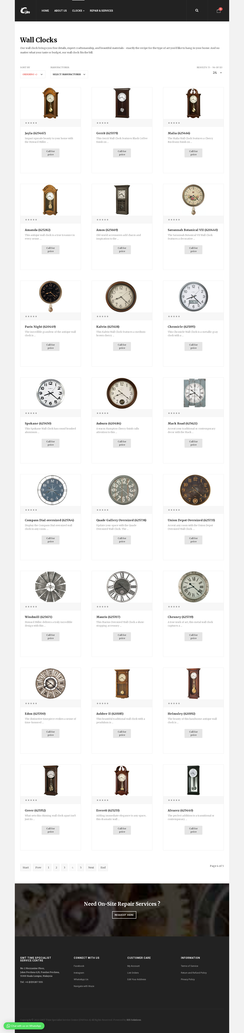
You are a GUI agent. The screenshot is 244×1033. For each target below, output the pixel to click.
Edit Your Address (136, 979)
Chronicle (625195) (181, 326)
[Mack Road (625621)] (193, 393)
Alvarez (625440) (180, 810)
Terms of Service (189, 966)
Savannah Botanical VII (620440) (193, 230)
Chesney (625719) (180, 617)
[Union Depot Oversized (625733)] (193, 489)
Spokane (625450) (38, 423)
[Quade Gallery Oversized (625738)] (122, 489)
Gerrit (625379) (107, 133)
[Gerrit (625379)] (122, 102)
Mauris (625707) (108, 617)
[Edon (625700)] (50, 683)
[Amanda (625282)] (50, 199)
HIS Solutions (134, 1020)
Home (45, 10)
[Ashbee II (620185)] (122, 683)
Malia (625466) (179, 133)
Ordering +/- (30, 74)
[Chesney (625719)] (193, 586)
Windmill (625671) (38, 617)
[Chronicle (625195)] (193, 296)
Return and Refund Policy (194, 972)
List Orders (133, 972)
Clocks (77, 10)
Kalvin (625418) (107, 326)
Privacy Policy (188, 979)
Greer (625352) (35, 810)
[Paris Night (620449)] (50, 296)
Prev (38, 867)
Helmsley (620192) (181, 713)
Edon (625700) (35, 713)
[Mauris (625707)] (122, 586)
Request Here (124, 915)
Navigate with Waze (84, 986)
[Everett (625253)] (122, 780)
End (103, 867)
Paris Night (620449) (40, 326)
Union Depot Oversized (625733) (191, 520)
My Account (133, 966)
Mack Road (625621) (182, 423)
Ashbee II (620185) (109, 713)
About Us (60, 10)
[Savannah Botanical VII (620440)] (193, 199)
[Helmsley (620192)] (193, 683)
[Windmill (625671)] (50, 586)
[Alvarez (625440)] (193, 780)
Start (26, 867)
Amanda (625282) (37, 230)
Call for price (50, 153)
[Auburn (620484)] (122, 393)
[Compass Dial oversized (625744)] (50, 489)
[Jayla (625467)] (50, 102)
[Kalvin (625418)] (122, 296)
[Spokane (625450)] (50, 393)
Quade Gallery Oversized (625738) (121, 520)
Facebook (79, 966)
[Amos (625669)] (122, 199)
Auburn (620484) (108, 423)
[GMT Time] (25, 10)
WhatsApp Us (81, 979)
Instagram (79, 972)
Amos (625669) (107, 230)
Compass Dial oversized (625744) (49, 520)
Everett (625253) (107, 810)
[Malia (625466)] (193, 102)
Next (91, 867)
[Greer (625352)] (50, 780)
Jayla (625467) (35, 133)
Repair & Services (101, 10)
